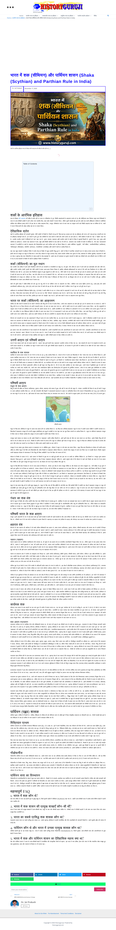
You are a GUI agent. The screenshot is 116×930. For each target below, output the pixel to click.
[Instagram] (10, 7)
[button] (39, 15)
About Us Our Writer (41, 913)
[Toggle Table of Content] (90, 208)
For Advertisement (53, 913)
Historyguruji (37, 12)
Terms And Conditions (67, 913)
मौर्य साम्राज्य (22, 218)
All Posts (25, 906)
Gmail (59, 884)
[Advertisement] (58, 45)
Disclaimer (78, 913)
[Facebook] (8, 7)
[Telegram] (13, 7)
